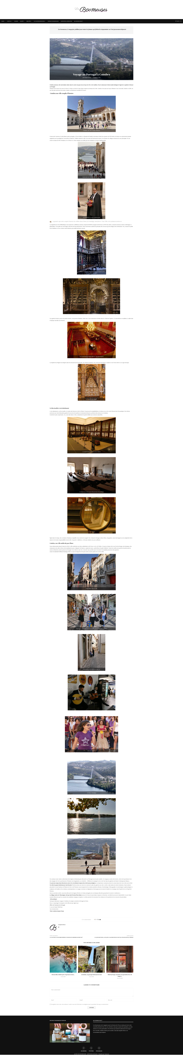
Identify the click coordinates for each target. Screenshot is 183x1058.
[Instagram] (178, 21)
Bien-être (29, 21)
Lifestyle (9, 21)
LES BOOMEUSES (82, 1054)
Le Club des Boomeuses (39, 21)
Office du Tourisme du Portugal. (57, 905)
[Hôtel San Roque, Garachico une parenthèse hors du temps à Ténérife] (119, 959)
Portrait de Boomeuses (53, 21)
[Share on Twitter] (98, 919)
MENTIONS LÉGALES (92, 1054)
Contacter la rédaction (66, 21)
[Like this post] (95, 919)
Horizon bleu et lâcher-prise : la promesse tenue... (63, 974)
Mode (2, 21)
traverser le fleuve (58, 551)
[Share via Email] (100, 919)
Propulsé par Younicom (103, 1054)
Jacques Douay (87, 77)
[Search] (181, 21)
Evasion (16, 21)
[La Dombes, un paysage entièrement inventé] (91, 959)
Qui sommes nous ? (78, 21)
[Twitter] (177, 21)
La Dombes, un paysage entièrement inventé (91, 974)
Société (21, 21)
